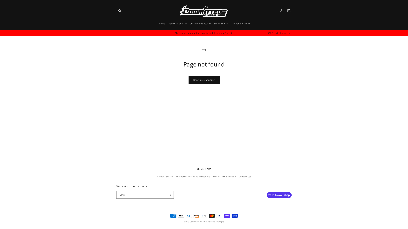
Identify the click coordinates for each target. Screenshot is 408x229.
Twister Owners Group (224, 176)
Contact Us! (245, 176)
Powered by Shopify (216, 222)
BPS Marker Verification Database (193, 176)
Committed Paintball (199, 222)
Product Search (165, 176)
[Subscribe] (170, 195)
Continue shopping (204, 79)
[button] (119, 10)
